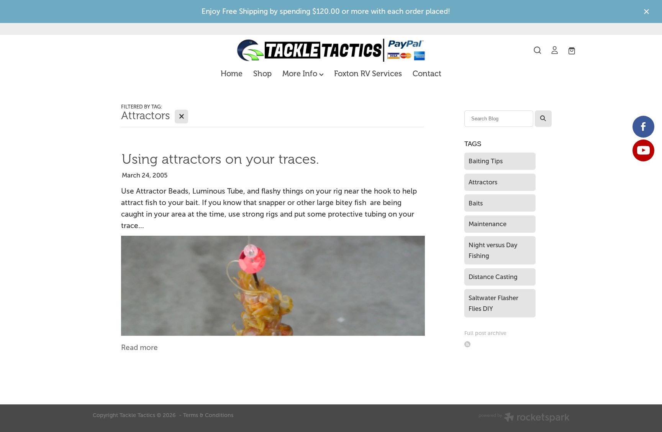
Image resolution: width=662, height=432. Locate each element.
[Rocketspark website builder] (524, 418)
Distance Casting (493, 276)
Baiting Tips (486, 161)
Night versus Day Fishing (493, 250)
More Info (300, 73)
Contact (427, 73)
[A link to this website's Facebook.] (643, 127)
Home (232, 73)
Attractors (483, 182)
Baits (476, 203)
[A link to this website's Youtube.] (643, 150)
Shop (262, 73)
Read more (139, 347)
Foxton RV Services (368, 73)
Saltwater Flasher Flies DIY (493, 303)
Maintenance (487, 223)
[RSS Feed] (467, 344)
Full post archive (485, 333)
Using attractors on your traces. (220, 159)
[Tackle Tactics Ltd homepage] (331, 50)
